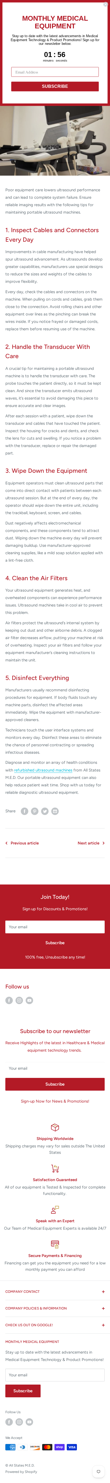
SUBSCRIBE (55, 86)
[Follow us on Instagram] (19, 1000)
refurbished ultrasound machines (43, 770)
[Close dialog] (105, 4)
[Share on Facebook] (24, 811)
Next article (88, 843)
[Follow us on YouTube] (29, 1000)
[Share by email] (55, 811)
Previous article (25, 843)
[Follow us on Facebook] (9, 1000)
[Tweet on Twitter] (45, 811)
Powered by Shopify (21, 1472)
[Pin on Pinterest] (34, 811)
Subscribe (55, 942)
